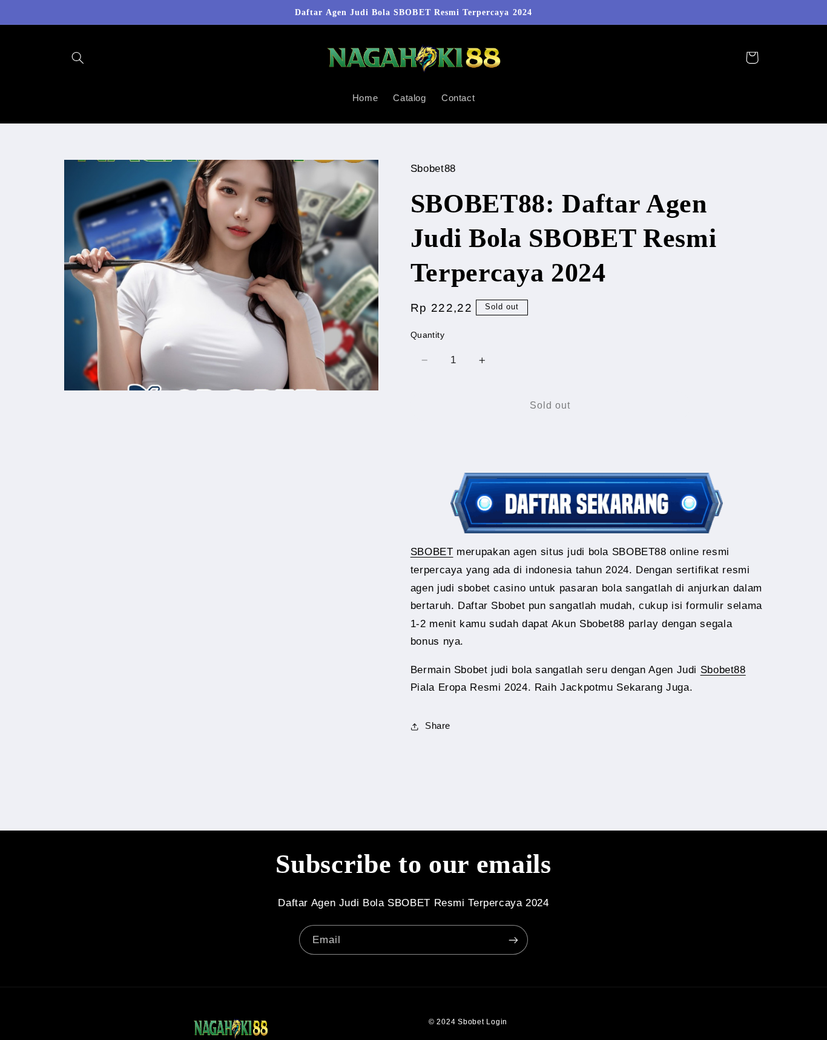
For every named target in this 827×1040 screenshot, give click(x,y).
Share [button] (437, 726)
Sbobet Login (482, 1021)
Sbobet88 (723, 670)
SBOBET (431, 552)
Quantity (427, 335)
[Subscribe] (513, 940)
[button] (78, 57)
